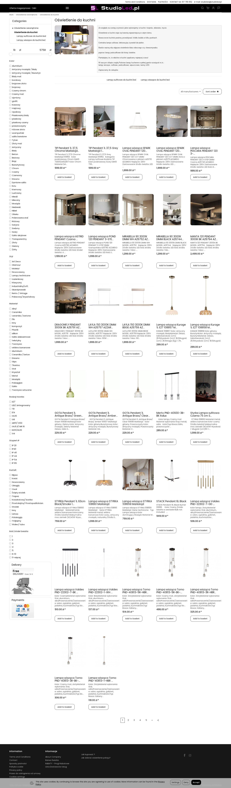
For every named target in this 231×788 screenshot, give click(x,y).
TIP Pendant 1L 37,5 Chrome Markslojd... (67, 149)
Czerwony (17, 175)
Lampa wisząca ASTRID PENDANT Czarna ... (69, 238)
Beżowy (16, 157)
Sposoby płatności (18, 763)
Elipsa (15, 475)
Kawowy (16, 104)
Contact (13, 760)
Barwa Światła (52, 760)
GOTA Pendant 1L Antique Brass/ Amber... (103, 414)
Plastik (15, 329)
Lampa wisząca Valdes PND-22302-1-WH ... (103, 591)
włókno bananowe (21, 347)
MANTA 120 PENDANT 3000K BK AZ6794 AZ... (203, 238)
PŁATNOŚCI (163, 2)
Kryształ (16, 372)
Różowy (16, 221)
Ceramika (17, 312)
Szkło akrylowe (19, 235)
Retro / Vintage (19, 293)
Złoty (14, 242)
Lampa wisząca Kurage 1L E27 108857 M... (171, 326)
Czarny (15, 171)
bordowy (16, 80)
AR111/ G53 (17, 423)
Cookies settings (17, 776)
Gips (14, 361)
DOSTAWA (151, 2)
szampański (18, 133)
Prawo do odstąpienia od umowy (25, 773)
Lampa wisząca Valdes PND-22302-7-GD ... (205, 502)
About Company (53, 757)
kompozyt (17, 326)
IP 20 (14, 445)
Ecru (14, 185)
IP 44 (14, 456)
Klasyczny (17, 282)
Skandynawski (19, 289)
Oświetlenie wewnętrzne (51, 8)
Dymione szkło (19, 182)
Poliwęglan (17, 382)
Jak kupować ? (88, 754)
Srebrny (16, 228)
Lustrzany (16, 193)
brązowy (16, 87)
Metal (15, 375)
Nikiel (14, 210)
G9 (13, 419)
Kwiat (15, 478)
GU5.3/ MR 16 (18, 426)
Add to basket (64, 177)
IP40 (14, 448)
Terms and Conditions (135, 2)
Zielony (15, 246)
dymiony (16, 97)
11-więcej (16, 557)
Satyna (15, 224)
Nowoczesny (18, 272)
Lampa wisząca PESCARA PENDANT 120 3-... (204, 150)
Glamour (16, 265)
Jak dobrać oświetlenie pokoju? (95, 757)
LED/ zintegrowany (21, 405)
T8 (13, 408)
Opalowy (16, 111)
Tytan (15, 140)
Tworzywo (17, 344)
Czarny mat (18, 94)
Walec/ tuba (18, 524)
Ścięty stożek (18, 492)
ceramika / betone (21, 315)
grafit (15, 101)
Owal (14, 489)
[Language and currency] (219, 8)
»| (158, 720)
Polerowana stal (20, 217)
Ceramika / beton (21, 354)
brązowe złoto (19, 83)
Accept (196, 782)
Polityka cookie (16, 766)
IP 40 (14, 452)
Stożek (15, 506)
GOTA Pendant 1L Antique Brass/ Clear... (136, 414)
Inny (14, 322)
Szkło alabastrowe (21, 336)
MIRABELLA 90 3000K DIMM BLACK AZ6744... (169, 238)
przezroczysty (19, 125)
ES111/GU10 (17, 430)
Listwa (15, 513)
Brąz (14, 161)
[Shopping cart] (208, 8)
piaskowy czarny (20, 122)
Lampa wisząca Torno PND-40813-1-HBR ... (102, 679)
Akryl (14, 308)
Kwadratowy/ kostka (22, 499)
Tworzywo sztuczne (22, 390)
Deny (186, 782)
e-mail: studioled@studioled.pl (208, 2)
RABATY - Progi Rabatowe (57, 763)
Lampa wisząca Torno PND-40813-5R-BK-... (170, 591)
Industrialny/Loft (20, 286)
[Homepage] (115, 8)
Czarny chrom (19, 90)
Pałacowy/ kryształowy (23, 296)
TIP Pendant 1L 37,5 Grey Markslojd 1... (103, 149)
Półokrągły (17, 517)
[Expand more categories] (67, 8)
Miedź (15, 196)
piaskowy (16, 118)
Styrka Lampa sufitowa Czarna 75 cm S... (204, 414)
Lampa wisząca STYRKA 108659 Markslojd (137, 502)
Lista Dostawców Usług (56, 766)
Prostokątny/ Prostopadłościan (27, 503)
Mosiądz (16, 203)
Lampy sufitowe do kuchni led (121, 79)
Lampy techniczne (21, 275)
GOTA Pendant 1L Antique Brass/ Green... (69, 414)
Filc (13, 319)
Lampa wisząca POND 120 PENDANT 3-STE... (102, 238)
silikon (15, 333)
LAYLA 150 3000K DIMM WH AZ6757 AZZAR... (102, 326)
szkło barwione (19, 136)
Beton (15, 154)
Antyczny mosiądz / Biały (24, 69)
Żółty (14, 249)
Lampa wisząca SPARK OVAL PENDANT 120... (136, 149)
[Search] (202, 8)
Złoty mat (17, 143)
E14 (13, 412)
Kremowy (16, 189)
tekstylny (16, 340)
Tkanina (16, 365)
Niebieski (16, 207)
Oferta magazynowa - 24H (22, 8)
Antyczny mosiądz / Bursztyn (26, 73)
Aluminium (17, 65)
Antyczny (16, 147)
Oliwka (15, 214)
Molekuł (15, 268)
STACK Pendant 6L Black (171, 501)
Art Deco (16, 261)
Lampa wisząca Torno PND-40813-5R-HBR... (136, 591)
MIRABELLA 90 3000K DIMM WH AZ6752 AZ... (135, 238)
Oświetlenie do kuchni (25, 32)
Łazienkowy (17, 279)
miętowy (16, 108)
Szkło (14, 386)
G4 (13, 433)
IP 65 (14, 463)
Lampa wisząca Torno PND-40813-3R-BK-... (68, 679)
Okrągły (16, 485)
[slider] (10, 54)
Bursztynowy (18, 164)
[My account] (213, 8)
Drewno (16, 179)
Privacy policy (15, 770)
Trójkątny (16, 520)
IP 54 (14, 459)
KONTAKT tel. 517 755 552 (181, 2)
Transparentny (19, 239)
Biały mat (16, 76)
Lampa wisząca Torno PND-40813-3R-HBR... (204, 591)
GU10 (14, 415)
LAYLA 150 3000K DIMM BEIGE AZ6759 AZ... (136, 326)
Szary (14, 231)
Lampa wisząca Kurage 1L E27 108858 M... (205, 326)
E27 (13, 401)
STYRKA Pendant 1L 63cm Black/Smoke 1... (70, 502)
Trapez (15, 496)
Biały (14, 150)
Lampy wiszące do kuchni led (155, 79)
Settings (175, 782)
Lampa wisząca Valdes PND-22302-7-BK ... (69, 591)
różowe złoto (18, 129)
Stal (14, 368)
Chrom (15, 168)
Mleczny (16, 200)
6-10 (14, 554)
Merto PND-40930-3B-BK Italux (170, 414)
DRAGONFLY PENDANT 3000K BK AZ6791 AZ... (68, 326)
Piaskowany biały (20, 115)
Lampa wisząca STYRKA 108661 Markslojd (103, 502)
